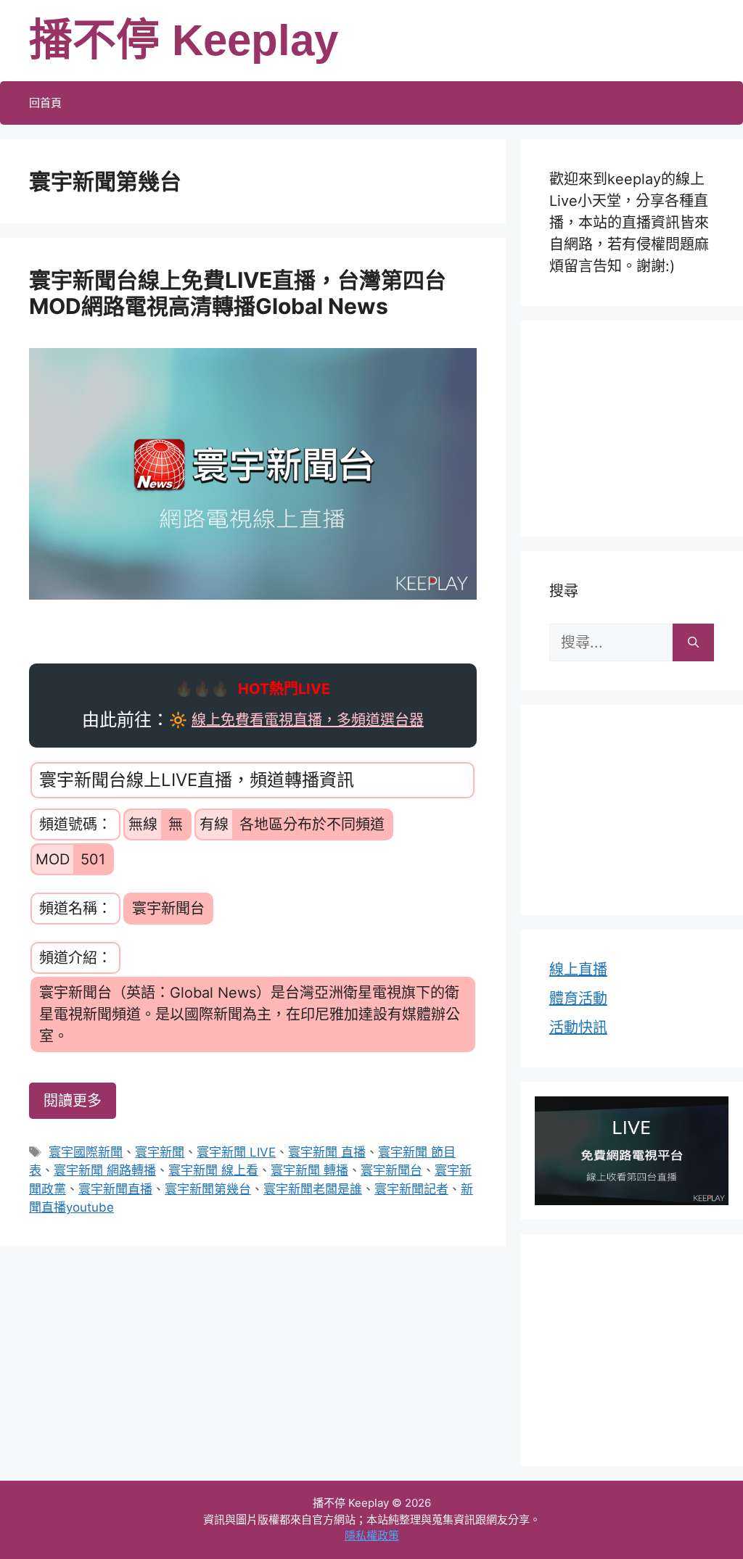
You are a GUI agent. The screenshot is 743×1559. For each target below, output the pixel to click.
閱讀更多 (73, 1100)
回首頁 (45, 102)
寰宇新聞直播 (115, 1189)
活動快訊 (578, 1027)
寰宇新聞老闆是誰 (312, 1189)
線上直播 (578, 969)
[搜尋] (693, 642)
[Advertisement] (639, 425)
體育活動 (578, 998)
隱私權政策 (372, 1535)
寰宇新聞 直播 (327, 1152)
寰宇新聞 (159, 1152)
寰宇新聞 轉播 (309, 1170)
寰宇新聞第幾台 (208, 1189)
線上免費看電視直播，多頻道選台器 (308, 720)
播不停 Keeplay (183, 40)
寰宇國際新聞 (86, 1152)
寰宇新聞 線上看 (213, 1170)
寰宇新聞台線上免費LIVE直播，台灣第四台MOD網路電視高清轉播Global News (237, 293)
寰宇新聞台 (391, 1170)
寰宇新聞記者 (411, 1189)
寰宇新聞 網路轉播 (105, 1170)
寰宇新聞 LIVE (236, 1152)
